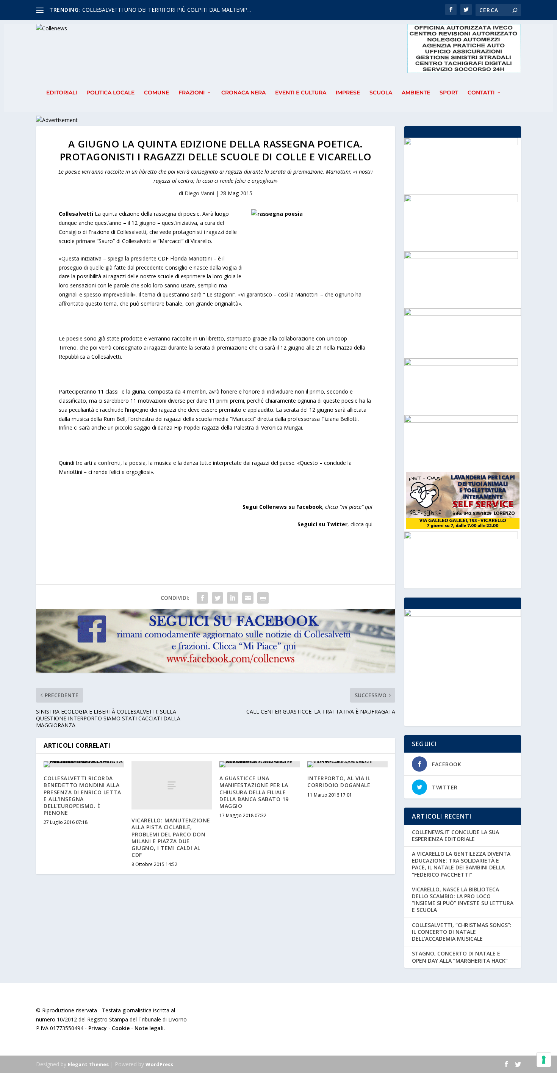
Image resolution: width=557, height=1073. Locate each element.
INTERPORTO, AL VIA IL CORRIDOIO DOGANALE (339, 782)
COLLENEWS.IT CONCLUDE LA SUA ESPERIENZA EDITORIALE (455, 835)
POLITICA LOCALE (110, 92)
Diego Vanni (199, 193)
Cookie (121, 1028)
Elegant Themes (88, 1064)
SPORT (449, 92)
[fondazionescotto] (461, 420)
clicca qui (361, 524)
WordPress (159, 1064)
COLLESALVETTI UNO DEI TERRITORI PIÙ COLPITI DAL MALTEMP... (166, 9)
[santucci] (461, 363)
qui (368, 506)
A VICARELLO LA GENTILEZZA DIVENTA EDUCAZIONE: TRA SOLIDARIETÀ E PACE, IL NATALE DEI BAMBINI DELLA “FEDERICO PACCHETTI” (461, 864)
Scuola (380, 92)
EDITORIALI (61, 92)
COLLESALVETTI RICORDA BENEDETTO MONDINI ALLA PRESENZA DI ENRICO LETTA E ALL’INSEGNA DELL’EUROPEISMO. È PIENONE (82, 795)
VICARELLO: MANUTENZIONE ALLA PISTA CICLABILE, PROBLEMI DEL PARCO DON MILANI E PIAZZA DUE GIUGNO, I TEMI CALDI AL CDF (170, 837)
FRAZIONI (191, 92)
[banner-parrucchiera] (461, 143)
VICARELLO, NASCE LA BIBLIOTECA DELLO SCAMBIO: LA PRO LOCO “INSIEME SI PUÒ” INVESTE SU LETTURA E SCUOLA (462, 900)
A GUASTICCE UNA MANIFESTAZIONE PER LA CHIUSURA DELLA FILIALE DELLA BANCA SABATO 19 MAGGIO (254, 792)
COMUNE (156, 92)
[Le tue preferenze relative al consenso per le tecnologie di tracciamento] (544, 1060)
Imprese (348, 92)
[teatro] (461, 256)
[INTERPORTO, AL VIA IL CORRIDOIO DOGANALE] (347, 764)
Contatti (481, 92)
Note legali (149, 1028)
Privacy (97, 1028)
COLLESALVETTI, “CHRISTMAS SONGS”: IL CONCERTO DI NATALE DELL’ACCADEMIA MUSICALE (462, 931)
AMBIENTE (416, 92)
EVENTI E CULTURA (300, 92)
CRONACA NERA (243, 92)
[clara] (461, 537)
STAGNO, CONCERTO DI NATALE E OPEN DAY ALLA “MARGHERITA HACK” (460, 957)
